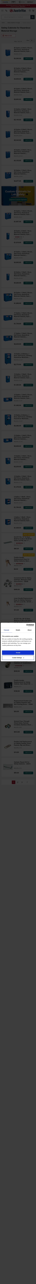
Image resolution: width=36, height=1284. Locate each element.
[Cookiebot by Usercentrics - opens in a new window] (26, 625)
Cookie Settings (17, 657)
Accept (18, 652)
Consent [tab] (6, 630)
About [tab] (29, 630)
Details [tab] (18, 630)
